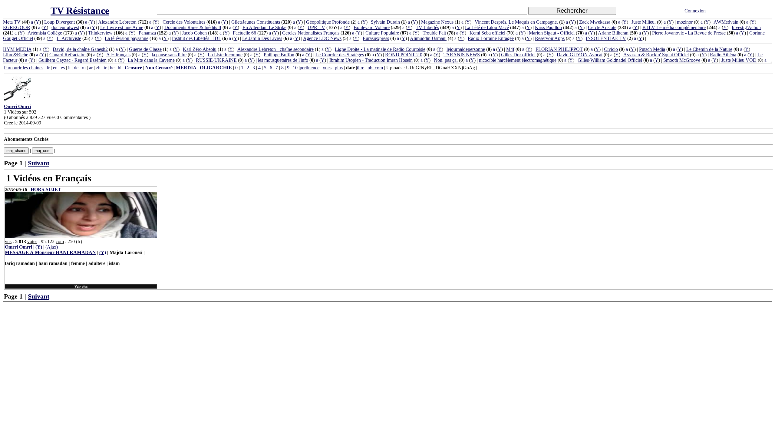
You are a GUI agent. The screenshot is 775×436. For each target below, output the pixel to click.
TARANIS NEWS (462, 54)
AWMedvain (726, 22)
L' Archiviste (69, 38)
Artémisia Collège (45, 32)
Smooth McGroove (681, 60)
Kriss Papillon (548, 27)
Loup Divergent (59, 22)
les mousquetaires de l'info (283, 60)
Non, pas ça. (446, 60)
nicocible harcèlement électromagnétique (517, 60)
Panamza (147, 32)
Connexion (695, 10)
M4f (510, 49)
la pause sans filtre (169, 54)
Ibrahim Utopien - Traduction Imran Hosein (371, 60)
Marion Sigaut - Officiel (552, 32)
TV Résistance (80, 10)
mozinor (685, 22)
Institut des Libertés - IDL (196, 38)
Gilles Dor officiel (518, 54)
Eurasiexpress (376, 38)
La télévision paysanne (126, 38)
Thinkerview (100, 32)
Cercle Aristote (602, 27)
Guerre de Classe (145, 49)
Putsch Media (652, 49)
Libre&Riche (15, 54)
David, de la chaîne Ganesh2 (80, 49)
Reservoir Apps (550, 38)
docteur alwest (65, 27)
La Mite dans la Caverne (151, 60)
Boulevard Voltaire (372, 27)
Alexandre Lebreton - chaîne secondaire (275, 49)
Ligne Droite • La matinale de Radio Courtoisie (380, 49)
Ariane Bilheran (613, 32)
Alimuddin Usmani (428, 38)
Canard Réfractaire (68, 54)
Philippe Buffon (279, 54)
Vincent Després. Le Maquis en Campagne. (516, 22)
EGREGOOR (16, 27)
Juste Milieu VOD (739, 60)
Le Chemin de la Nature (709, 49)
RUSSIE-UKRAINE (216, 60)
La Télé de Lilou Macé (487, 27)
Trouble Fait (434, 32)
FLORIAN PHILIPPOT (559, 49)
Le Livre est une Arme (121, 27)
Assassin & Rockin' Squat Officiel (656, 54)
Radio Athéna (723, 54)
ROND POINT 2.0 (403, 54)
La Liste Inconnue (225, 54)
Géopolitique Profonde (328, 22)
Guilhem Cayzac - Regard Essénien (72, 60)
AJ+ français (118, 54)
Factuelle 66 (244, 32)
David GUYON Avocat (579, 54)
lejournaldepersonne (466, 49)
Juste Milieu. (644, 22)
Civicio (611, 49)
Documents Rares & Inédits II (192, 27)
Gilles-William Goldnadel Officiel (610, 60)
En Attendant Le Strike (264, 27)
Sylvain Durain (385, 22)
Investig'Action (746, 27)
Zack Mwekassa (594, 22)
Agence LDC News (322, 38)
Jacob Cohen (194, 32)
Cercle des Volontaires (184, 22)
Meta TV (12, 22)
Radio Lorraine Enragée (491, 38)
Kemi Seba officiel (487, 32)
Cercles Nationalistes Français (310, 32)
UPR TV (316, 27)
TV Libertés (427, 27)
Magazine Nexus (437, 22)
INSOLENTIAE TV (606, 38)
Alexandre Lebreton (117, 22)
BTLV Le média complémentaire (674, 27)
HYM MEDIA (17, 49)
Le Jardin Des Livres (262, 38)
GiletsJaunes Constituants (255, 22)
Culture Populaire (382, 32)
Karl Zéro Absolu (199, 49)
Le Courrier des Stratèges (339, 54)
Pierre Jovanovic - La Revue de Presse (689, 32)
